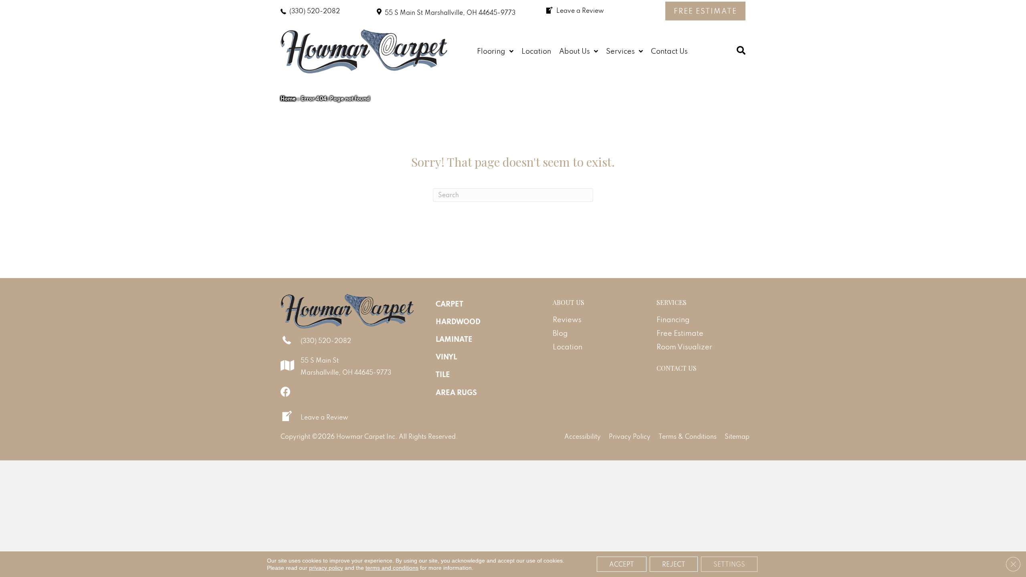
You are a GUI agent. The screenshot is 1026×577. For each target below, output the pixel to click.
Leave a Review (324, 417)
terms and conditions (392, 568)
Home (288, 98)
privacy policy (326, 568)
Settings (729, 564)
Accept (621, 564)
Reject (673, 564)
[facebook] (286, 392)
